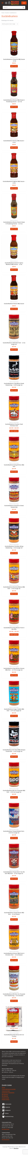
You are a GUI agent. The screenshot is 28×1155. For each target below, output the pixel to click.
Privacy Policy (5, 1099)
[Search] (23, 7)
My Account (5, 1094)
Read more (14, 1041)
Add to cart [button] (14, 66)
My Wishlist (5, 1096)
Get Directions (5, 1129)
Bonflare (16, 1148)
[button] (24, 2)
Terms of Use (5, 1098)
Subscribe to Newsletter (8, 1093)
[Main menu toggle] (2, 3)
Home (2, 13)
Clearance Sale (6, 1091)
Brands (7, 13)
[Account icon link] (6, 3)
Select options (14, 431)
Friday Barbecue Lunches (8, 1089)
